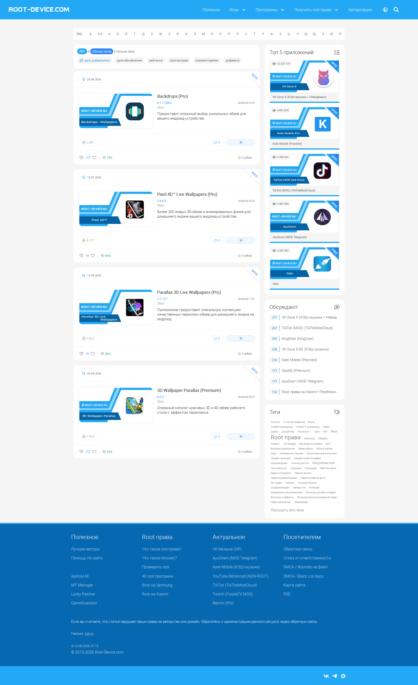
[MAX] (343, 676)
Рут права (276, 482)
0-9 (100, 34)
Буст (328, 443)
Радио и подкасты (281, 473)
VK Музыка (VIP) (227, 549)
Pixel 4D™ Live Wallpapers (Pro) (187, 194)
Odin (317, 431)
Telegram (323, 438)
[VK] (326, 676)
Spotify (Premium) (296, 370)
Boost (311, 422)
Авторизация (360, 9)
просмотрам (179, 60)
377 (274, 317)
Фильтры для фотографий (321, 492)
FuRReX (247, 157)
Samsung (309, 438)
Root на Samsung (157, 585)
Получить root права (312, 9)
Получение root (323, 462)
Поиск (396, 6)
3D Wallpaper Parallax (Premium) (189, 390)
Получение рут (279, 468)
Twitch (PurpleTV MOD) (233, 594)
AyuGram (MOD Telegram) (302, 381)
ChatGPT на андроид (308, 427)
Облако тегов (101, 51)
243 (274, 338)
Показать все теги (287, 510)
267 (274, 328)
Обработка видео (281, 458)
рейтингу (156, 60)
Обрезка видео (279, 463)
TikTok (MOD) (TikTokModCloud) (307, 327)
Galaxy (326, 427)
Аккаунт (275, 443)
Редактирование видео (284, 478)
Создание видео (280, 487)
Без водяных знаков (310, 443)
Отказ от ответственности (307, 558)
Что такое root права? (161, 549)
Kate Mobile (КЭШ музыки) (236, 567)
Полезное (211, 9)
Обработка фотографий (307, 458)
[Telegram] (334, 676)
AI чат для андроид (294, 422)
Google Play (288, 431)
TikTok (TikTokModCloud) (235, 585)
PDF (325, 431)
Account (275, 422)
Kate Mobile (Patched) (299, 359)
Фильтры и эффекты (282, 497)
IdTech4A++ (304, 431)
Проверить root (155, 567)
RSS (287, 594)
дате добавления (97, 60)
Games (274, 431)
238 (274, 349)
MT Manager (82, 585)
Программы (266, 9)
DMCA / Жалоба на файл (306, 567)
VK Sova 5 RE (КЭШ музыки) (305, 349)
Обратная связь (298, 549)
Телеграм (314, 487)
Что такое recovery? (159, 558)
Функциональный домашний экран (317, 497)
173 (274, 370)
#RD (82, 51)
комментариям (206, 60)
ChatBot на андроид (282, 427)
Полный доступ (300, 463)
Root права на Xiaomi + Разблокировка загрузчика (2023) (329, 391)
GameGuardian (84, 603)
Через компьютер (281, 502)
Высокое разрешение (283, 448)
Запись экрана (324, 448)
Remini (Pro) (223, 603)
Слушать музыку (307, 482)
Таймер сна (299, 487)
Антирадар (289, 443)
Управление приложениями (287, 492)
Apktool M (80, 576)
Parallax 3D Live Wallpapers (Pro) (189, 292)
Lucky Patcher (83, 594)
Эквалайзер (301, 502)
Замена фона (305, 448)
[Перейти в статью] (241, 142)
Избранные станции (291, 453)
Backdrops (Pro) (172, 96)
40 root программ (157, 576)
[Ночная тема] (385, 10)
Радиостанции (303, 473)
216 (274, 360)
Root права (286, 437)
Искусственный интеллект (321, 453)
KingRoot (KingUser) (298, 338)
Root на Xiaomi (155, 594)
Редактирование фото (313, 478)
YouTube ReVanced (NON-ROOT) (241, 576)
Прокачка (296, 468)
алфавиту (232, 60)
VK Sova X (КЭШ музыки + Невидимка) (314, 317)
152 (274, 392)
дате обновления (129, 60)
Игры (234, 9)
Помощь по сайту (87, 558)
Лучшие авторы (85, 549)
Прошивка (311, 468)
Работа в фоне (328, 468)
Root (334, 431)
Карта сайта (295, 585)
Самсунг (290, 482)
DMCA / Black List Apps (304, 576)
